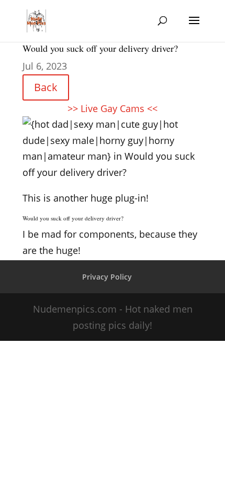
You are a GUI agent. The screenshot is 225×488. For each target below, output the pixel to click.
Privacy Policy (107, 277)
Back (46, 87)
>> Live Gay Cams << (113, 108)
